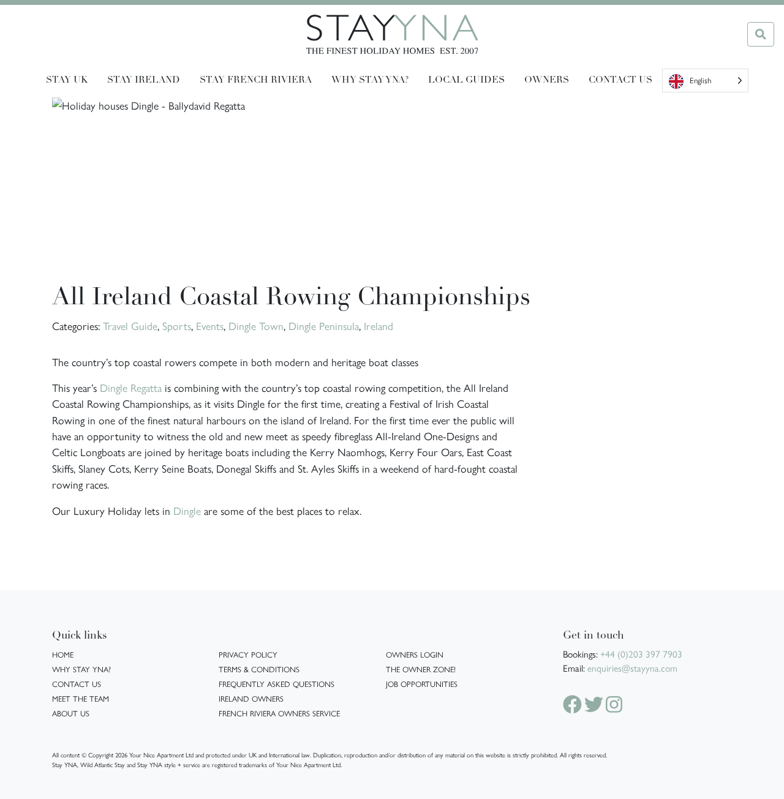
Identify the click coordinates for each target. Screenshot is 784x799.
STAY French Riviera (256, 80)
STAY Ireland (143, 80)
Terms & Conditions (259, 669)
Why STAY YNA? (370, 80)
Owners (546, 80)
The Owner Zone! (421, 669)
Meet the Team (80, 698)
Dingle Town (256, 325)
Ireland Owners (251, 698)
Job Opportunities (422, 683)
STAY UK (67, 80)
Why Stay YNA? (81, 669)
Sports (176, 325)
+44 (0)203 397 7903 (641, 654)
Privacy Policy (248, 654)
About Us (70, 713)
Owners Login (414, 654)
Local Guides (466, 80)
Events (210, 325)
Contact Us (620, 80)
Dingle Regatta (131, 387)
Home (63, 654)
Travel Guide (130, 325)
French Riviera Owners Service (279, 713)
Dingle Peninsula (323, 325)
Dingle (187, 510)
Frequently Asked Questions (276, 683)
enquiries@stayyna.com (632, 668)
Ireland (378, 325)
